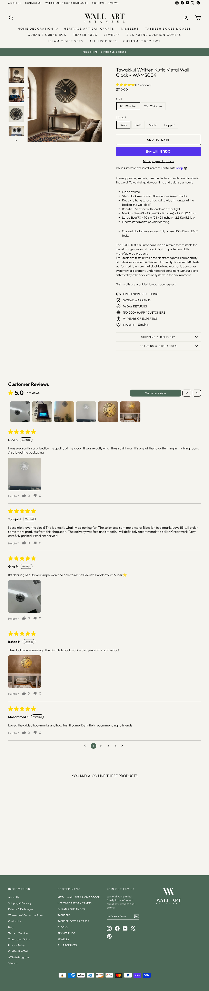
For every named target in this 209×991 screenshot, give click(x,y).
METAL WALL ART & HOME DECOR (79, 897)
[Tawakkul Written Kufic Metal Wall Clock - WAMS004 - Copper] (39, 851)
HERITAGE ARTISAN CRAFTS (89, 28)
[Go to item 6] (130, 411)
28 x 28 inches (153, 106)
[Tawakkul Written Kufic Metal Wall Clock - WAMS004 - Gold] (28, 851)
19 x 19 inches (128, 106)
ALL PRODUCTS (103, 41)
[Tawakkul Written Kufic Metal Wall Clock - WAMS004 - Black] (22, 851)
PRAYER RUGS (85, 35)
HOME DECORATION (36, 28)
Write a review (155, 393)
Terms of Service (18, 933)
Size (119, 98)
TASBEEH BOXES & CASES (168, 28)
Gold (138, 125)
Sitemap (13, 963)
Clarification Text (18, 951)
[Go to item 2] (42, 411)
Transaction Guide (19, 939)
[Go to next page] (123, 746)
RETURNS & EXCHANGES (158, 345)
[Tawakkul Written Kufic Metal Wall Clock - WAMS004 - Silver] (33, 851)
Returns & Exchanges (20, 909)
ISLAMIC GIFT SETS (65, 41)
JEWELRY (112, 35)
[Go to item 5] (108, 411)
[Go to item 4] (86, 411)
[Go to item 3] (64, 411)
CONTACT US (33, 2)
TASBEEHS (129, 28)
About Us (13, 897)
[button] (125, 85)
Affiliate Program (18, 957)
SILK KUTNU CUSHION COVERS (154, 35)
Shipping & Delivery (158, 337)
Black (123, 125)
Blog (10, 927)
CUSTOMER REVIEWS (105, 2)
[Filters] (186, 393)
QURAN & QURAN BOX (47, 35)
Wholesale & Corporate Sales (25, 915)
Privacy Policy (16, 945)
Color (121, 117)
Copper (169, 125)
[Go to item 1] (20, 411)
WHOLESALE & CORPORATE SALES (66, 2)
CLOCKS (63, 927)
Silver (153, 125)
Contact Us (14, 921)
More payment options (158, 161)
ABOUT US (14, 2)
